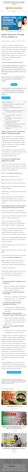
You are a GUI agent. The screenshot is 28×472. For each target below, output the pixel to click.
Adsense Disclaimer (18, 462)
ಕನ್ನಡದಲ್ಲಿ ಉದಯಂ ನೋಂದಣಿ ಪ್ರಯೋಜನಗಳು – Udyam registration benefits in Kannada (14, 427)
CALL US (14, 84)
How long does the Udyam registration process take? (13, 118)
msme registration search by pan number (12, 379)
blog (24, 41)
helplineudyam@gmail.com (15, 257)
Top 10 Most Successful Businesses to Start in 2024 (14, 449)
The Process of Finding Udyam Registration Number (12, 108)
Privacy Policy (8, 462)
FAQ (4, 113)
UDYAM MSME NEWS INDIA (14, 372)
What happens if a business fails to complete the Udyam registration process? (15, 124)
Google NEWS (12, 466)
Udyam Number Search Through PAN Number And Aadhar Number (13, 104)
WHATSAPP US (6, 97)
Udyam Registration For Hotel (14, 406)
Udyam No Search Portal (16, 173)
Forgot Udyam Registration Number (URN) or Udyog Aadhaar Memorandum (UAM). (15, 111)
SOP (10, 460)
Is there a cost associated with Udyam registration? (13, 127)
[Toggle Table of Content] (23, 102)
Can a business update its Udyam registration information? (12, 121)
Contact (6, 460)
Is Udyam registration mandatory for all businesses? (14, 115)
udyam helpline (6, 41)
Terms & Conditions (17, 460)
